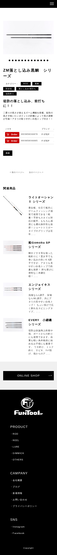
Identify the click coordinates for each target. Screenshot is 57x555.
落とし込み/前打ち (27, 89)
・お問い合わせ (18, 499)
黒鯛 (37, 84)
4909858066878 (29, 134)
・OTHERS (16, 459)
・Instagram (17, 526)
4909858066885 (29, 141)
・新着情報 (16, 493)
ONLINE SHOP (28, 375)
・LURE (14, 446)
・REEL (14, 440)
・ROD (14, 434)
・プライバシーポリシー (23, 506)
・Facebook (17, 533)
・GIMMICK (17, 453)
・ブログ (15, 486)
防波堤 (9, 89)
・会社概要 (16, 480)
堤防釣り (10, 94)
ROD (25, 84)
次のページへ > (36, 172)
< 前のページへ (17, 172)
